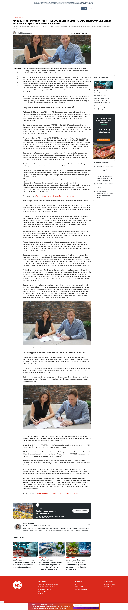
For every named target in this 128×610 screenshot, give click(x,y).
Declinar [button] (91, 8)
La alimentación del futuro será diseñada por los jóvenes (57, 493)
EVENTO (77, 584)
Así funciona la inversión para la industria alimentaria (57, 196)
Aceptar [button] (84, 8)
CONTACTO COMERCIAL (109, 584)
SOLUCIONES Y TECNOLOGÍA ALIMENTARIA (48, 584)
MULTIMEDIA (41, 594)
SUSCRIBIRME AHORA (81, 511)
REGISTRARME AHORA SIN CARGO (86, 608)
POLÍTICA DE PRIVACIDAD (81, 589)
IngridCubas (20, 32)
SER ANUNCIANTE (108, 586)
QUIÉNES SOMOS (79, 586)
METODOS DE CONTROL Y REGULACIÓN (47, 586)
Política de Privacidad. (70, 5)
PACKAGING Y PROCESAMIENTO (45, 589)
